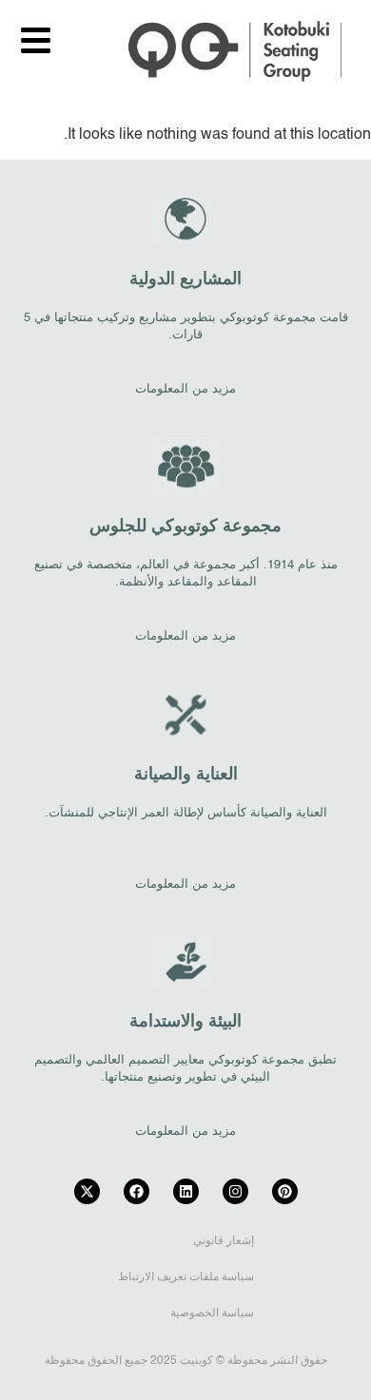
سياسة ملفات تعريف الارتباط (186, 1277)
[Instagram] (235, 1191)
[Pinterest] (285, 1191)
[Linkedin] (186, 1191)
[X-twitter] (87, 1191)
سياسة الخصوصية (212, 1313)
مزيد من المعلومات (185, 389)
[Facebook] (136, 1191)
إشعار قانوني (223, 1241)
